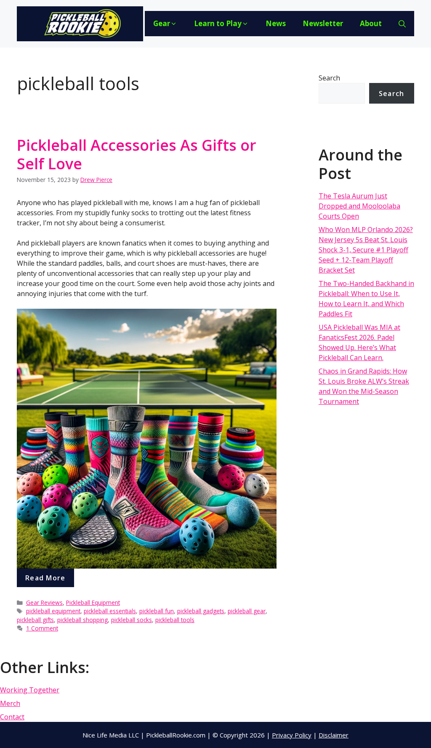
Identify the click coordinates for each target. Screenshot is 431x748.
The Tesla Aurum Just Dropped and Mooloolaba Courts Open (359, 206)
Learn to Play (218, 23)
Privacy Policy (291, 735)
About (371, 23)
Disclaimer (334, 735)
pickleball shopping (82, 620)
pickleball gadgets (200, 611)
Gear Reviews (44, 602)
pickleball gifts (35, 620)
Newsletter (323, 23)
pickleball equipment (53, 611)
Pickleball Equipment (93, 602)
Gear (161, 23)
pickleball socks (131, 620)
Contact (12, 716)
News (276, 23)
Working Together (29, 690)
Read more (45, 577)
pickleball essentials (110, 611)
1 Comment (42, 628)
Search (329, 78)
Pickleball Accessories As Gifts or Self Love (136, 154)
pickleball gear (247, 611)
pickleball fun (156, 611)
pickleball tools (174, 620)
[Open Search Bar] (402, 23)
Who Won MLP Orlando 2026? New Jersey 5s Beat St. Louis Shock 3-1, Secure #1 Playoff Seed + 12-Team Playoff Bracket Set (366, 250)
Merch (10, 703)
